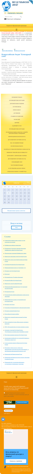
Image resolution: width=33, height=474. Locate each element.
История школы (17, 106)
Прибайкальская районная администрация (13, 245)
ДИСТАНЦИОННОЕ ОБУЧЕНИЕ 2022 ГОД (17, 158)
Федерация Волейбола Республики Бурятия (13, 280)
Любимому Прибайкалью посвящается (17, 152)
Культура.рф (7, 274)
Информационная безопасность (16, 136)
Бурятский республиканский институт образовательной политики (17, 307)
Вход (16, 227)
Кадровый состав (16, 125)
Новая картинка (22, 402)
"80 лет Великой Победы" (17, 165)
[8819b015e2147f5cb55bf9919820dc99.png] (19, 50)
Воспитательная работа (17, 146)
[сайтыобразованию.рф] (30, 2)
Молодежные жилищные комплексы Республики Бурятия (16, 335)
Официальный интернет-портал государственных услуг (15, 267)
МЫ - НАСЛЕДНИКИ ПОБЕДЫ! (16, 142)
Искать (20, 17)
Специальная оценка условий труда (16, 171)
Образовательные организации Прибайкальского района (15, 253)
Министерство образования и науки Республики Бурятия (16, 256)
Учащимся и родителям (17, 116)
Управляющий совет (17, 162)
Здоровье (17, 122)
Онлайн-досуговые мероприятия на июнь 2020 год (17, 149)
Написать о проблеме (16, 461)
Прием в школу (17, 109)
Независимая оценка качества (16, 210)
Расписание (17, 119)
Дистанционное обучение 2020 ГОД (17, 139)
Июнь (28, 182)
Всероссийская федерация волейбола (12, 314)
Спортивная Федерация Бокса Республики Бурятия (14, 264)
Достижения (17, 113)
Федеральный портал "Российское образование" (14, 277)
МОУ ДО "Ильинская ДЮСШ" (20, 3)
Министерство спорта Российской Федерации (13, 283)
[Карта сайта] (5, 13)
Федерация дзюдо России (9, 304)
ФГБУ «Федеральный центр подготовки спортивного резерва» (17, 326)
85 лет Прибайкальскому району (16, 168)
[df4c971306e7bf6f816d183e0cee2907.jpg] (7, 50)
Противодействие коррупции (16, 100)
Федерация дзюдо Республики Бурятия (12, 270)
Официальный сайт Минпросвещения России (13, 354)
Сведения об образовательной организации (16, 25)
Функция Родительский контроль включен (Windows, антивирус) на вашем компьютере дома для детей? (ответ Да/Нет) (16, 394)
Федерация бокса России (9, 291)
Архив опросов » (7, 413)
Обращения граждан (17, 97)
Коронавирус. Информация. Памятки (17, 155)
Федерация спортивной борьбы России (12, 310)
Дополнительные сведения (17, 103)
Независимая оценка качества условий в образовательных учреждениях (17, 133)
